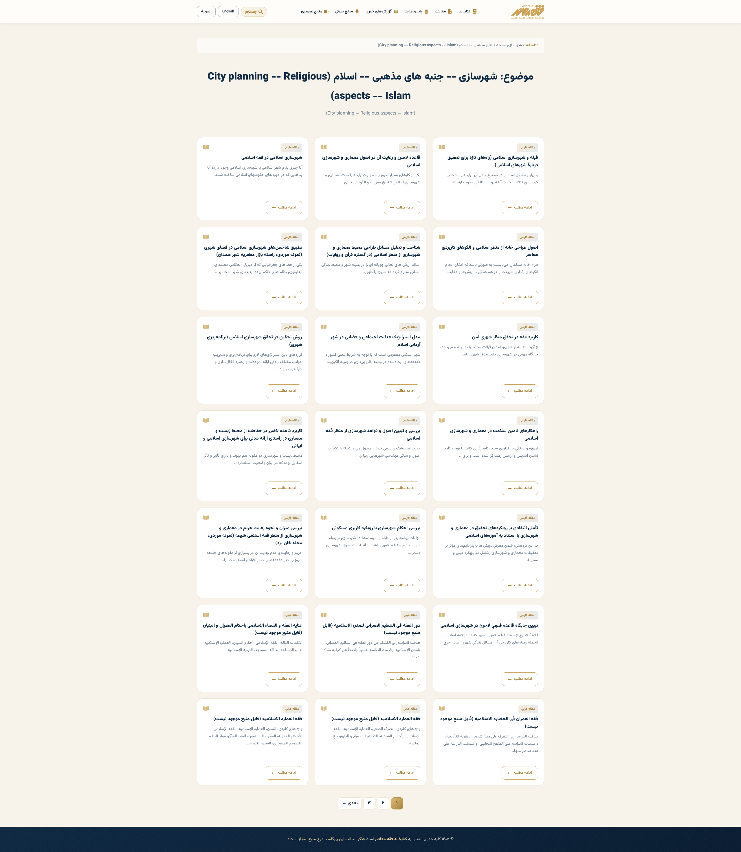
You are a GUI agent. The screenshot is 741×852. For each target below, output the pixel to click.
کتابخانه (532, 45)
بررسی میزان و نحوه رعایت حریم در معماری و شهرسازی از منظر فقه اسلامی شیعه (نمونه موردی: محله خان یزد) (255, 536)
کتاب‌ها (464, 11)
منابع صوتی (344, 11)
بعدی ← (350, 803)
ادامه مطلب (523, 208)
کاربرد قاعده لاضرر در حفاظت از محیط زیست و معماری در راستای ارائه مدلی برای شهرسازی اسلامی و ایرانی (252, 438)
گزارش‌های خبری (379, 11)
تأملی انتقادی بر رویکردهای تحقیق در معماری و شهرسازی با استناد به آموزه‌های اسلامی (494, 532)
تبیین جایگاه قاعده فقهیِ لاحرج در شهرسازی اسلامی (489, 625)
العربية (206, 11)
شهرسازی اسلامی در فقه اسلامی (271, 157)
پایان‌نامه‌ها (413, 11)
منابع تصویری (311, 11)
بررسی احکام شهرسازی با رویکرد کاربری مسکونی (376, 528)
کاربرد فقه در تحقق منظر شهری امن (505, 337)
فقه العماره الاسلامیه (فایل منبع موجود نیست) (375, 719)
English (228, 11)
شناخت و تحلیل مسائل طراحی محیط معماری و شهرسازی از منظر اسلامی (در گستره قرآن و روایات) (373, 251)
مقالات (440, 11)
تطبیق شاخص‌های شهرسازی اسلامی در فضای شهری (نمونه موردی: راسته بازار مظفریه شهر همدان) (253, 251)
